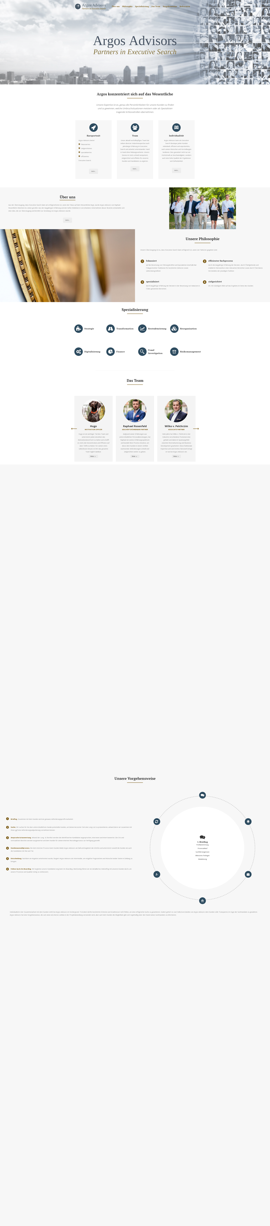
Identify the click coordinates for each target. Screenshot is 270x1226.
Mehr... (93, 171)
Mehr (92, 456)
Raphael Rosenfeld (135, 426)
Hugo (93, 426)
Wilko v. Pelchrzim (176, 426)
